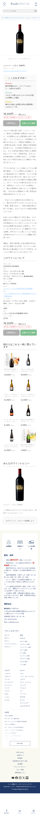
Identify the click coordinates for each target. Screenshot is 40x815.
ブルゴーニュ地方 (25, 644)
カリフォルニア (24, 703)
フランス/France (9, 293)
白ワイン (7, 641)
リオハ (22, 673)
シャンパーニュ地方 (25, 647)
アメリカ (22, 697)
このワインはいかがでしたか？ (15, 71)
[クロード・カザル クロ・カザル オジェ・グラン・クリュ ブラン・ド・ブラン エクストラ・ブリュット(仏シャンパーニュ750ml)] (28, 360)
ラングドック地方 (25, 656)
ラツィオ (7, 679)
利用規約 (20, 758)
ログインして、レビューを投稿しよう (20, 521)
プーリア (7, 688)
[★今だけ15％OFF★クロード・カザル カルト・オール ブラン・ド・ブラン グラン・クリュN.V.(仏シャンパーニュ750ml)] (28, 435)
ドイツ (6, 694)
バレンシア (23, 685)
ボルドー (34, 17)
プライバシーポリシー (20, 767)
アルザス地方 (23, 661)
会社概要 (20, 764)
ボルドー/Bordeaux (23, 293)
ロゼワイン (8, 647)
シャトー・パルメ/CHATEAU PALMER (18, 288)
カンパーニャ (8, 685)
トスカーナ (8, 673)
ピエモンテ (8, 676)
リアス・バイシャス (25, 682)
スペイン (22, 670)
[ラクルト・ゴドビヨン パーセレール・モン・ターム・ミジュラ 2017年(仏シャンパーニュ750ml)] (28, 385)
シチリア (7, 691)
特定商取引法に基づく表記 (20, 761)
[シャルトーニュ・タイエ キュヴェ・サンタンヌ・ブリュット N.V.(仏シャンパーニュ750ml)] (11, 435)
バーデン (7, 697)
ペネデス (22, 679)
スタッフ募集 (20, 769)
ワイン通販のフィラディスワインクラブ (13, 17)
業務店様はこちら (20, 772)
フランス (28, 17)
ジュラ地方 (23, 664)
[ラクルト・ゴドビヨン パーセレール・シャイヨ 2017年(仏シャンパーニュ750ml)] (11, 385)
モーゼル (7, 700)
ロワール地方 (23, 650)
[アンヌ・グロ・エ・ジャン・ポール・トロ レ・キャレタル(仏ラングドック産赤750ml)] (11, 410)
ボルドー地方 (23, 641)
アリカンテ (23, 688)
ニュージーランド (25, 706)
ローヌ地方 (23, 653)
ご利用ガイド (20, 755)
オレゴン (22, 700)
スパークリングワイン (11, 644)
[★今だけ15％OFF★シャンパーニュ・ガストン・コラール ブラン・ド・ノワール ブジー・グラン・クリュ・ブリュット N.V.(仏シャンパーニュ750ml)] (11, 360)
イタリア (7, 670)
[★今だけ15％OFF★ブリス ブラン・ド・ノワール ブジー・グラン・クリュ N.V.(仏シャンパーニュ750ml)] (28, 410)
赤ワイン (7, 638)
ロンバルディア (9, 682)
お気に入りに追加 (28, 123)
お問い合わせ (20, 752)
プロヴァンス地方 (25, 658)
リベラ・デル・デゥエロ (27, 676)
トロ (21, 691)
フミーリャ (23, 694)
